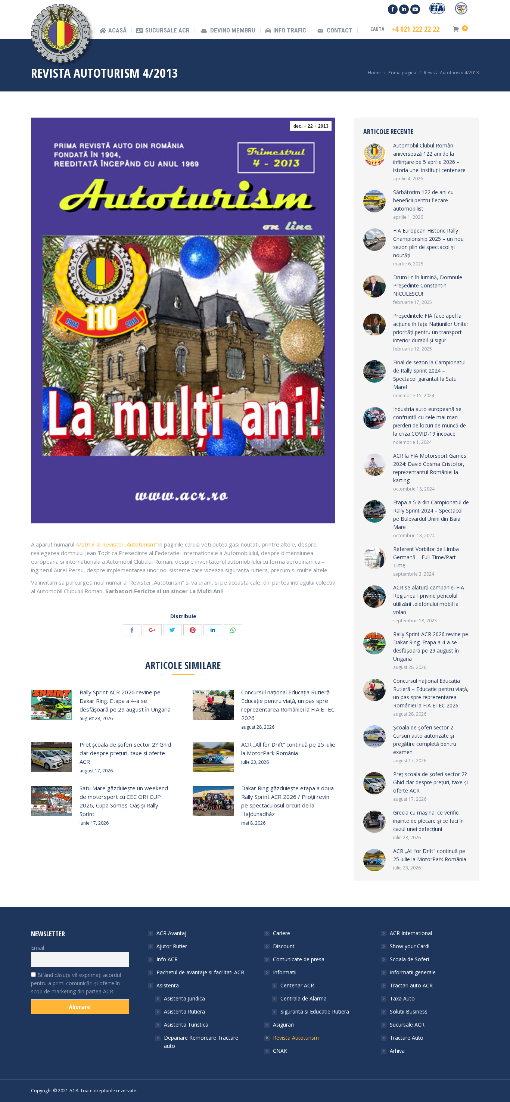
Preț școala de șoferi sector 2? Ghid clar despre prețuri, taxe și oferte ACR (125, 753)
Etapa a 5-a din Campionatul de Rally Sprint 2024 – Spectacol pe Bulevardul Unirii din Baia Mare (431, 514)
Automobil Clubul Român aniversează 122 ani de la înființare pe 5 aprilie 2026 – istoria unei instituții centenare (429, 158)
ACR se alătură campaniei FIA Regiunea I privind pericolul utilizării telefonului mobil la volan (428, 600)
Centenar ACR (297, 985)
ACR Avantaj (171, 933)
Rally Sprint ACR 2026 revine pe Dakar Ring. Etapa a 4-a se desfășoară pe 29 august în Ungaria (125, 700)
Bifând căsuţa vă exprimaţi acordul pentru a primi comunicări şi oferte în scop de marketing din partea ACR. (76, 983)
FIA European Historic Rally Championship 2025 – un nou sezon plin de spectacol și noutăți (428, 243)
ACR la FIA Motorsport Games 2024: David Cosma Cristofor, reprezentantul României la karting (429, 468)
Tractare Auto (406, 1037)
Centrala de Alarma (303, 998)
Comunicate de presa (298, 959)
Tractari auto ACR (411, 985)
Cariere (281, 933)
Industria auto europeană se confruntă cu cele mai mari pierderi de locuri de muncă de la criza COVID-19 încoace (429, 421)
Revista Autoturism (296, 1037)
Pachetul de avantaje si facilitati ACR (200, 972)
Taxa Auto (402, 998)
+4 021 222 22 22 (415, 29)
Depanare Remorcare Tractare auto (201, 1041)
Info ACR (167, 959)
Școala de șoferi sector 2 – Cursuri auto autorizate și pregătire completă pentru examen (425, 740)
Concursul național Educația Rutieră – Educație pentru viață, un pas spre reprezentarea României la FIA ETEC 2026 (288, 705)
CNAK (280, 1050)
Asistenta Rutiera (184, 1011)
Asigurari (283, 1024)
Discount (284, 946)
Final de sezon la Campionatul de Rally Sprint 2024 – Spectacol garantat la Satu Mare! (429, 374)
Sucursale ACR (407, 1024)
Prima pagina (402, 72)
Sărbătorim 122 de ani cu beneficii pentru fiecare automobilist (423, 200)
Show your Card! (409, 946)
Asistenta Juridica (184, 998)
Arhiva (397, 1050)
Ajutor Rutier (171, 946)
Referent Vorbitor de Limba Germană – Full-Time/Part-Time (426, 557)
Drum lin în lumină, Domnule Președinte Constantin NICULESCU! (427, 285)
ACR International (411, 933)
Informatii (284, 972)
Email (37, 947)
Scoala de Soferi (409, 959)
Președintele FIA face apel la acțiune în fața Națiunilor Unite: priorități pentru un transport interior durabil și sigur (430, 328)
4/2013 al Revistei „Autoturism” (116, 544)
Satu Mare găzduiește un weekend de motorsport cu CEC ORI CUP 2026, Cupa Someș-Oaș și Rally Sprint (124, 801)
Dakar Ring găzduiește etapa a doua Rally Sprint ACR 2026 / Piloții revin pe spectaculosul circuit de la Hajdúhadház (287, 801)
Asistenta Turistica (186, 1024)
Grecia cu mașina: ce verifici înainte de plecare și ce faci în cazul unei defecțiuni (428, 820)
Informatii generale (413, 972)
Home (374, 72)
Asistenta (167, 985)
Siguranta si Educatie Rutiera (314, 1011)
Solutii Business (408, 1011)
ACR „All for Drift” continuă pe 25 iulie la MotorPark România (288, 749)
